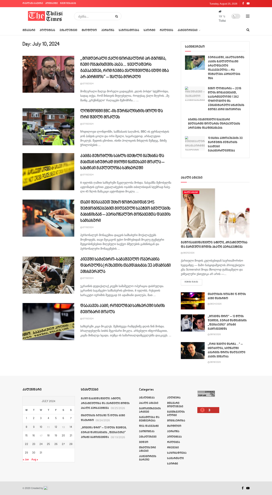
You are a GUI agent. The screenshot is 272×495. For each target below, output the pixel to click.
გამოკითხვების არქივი (150, 410)
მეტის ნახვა (193, 281)
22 (26, 444)
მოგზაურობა (176, 420)
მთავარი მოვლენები (175, 405)
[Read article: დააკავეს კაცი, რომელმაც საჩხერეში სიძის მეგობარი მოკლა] (48, 321)
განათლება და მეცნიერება (149, 419)
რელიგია (166, 30)
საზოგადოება (129, 30)
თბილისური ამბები (147, 449)
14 (71, 427)
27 (63, 444)
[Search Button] (117, 16)
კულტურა (174, 398)
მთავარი (29, 30)
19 (56, 435)
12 (56, 427)
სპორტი (149, 30)
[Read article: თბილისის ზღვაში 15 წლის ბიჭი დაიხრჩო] (193, 300)
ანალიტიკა (147, 398)
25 (48, 444)
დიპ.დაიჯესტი (149, 426)
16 (33, 435)
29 (26, 453)
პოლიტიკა (47, 30)
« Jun (26, 459)
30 (33, 453)
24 (41, 444)
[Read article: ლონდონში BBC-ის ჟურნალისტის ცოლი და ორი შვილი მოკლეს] (48, 126)
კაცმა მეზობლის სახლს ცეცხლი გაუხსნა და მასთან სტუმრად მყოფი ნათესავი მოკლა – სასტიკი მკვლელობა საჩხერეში (122, 162)
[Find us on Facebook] (243, 488)
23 (33, 444)
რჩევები (173, 447)
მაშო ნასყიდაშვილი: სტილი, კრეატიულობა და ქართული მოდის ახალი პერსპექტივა (105, 403)
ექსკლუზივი (68, 30)
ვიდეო (143, 442)
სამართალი (175, 458)
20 (63, 435)
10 (41, 427)
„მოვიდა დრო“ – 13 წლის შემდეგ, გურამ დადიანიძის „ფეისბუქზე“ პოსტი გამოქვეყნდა (104, 432)
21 (71, 435)
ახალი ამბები (191, 192)
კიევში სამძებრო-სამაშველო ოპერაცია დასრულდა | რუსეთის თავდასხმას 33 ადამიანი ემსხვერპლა (125, 266)
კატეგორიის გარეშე (147, 458)
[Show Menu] (247, 16)
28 (70, 444)
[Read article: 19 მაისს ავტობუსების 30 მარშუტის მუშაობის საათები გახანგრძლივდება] (195, 143)
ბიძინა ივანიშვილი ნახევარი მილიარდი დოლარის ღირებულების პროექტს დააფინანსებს (214, 124)
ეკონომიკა (147, 431)
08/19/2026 (215, 334)
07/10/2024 (88, 84)
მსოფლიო (89, 30)
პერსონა (107, 30)
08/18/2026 (215, 362)
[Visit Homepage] (45, 16)
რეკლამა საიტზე (33, 3)
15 (26, 435)
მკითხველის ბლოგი (176, 413)
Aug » (34, 459)
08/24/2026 (215, 304)
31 (41, 453)
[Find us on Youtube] (247, 488)
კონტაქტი (51, 3)
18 (48, 435)
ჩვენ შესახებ (68, 3)
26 (56, 444)
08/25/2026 (188, 253)
